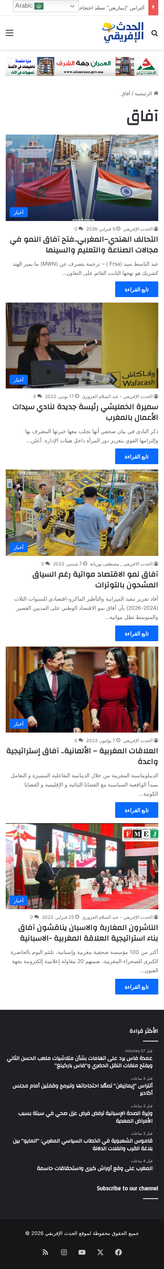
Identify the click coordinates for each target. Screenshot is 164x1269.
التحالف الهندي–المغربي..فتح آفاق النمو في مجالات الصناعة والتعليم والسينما (84, 244)
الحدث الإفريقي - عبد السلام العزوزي (117, 396)
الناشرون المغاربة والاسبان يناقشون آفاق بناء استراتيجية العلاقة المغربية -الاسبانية (88, 932)
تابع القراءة (137, 289)
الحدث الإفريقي (138, 229)
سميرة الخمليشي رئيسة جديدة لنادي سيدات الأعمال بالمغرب (85, 412)
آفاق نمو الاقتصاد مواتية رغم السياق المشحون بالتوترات (95, 579)
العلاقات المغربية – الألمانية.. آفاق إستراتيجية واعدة (82, 756)
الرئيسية (144, 93)
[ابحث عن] (154, 35)
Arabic (24, 5)
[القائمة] (9, 35)
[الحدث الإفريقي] (123, 32)
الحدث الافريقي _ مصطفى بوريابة (121, 564)
